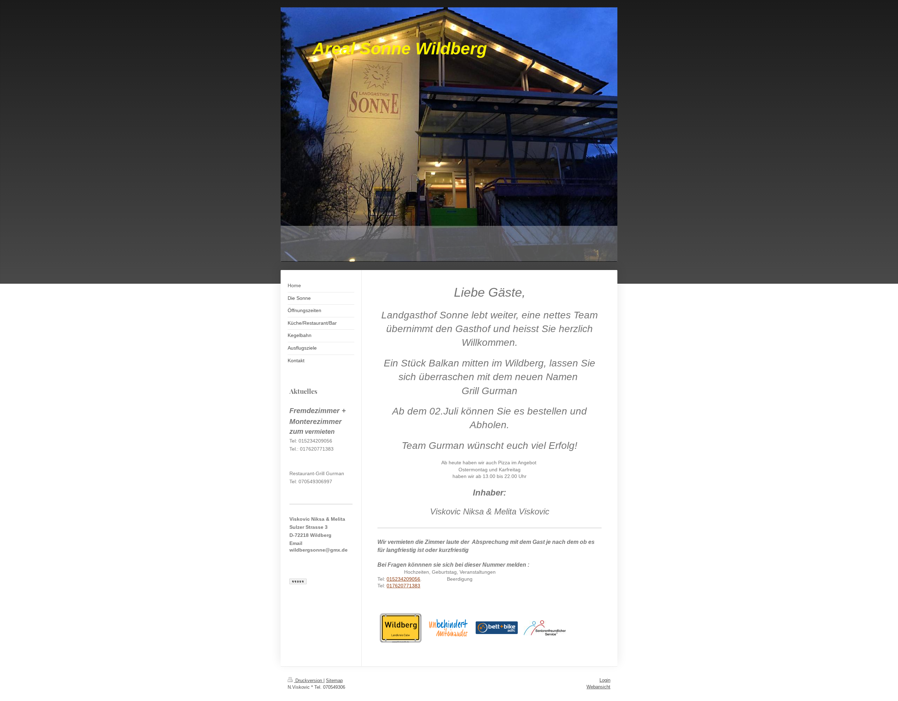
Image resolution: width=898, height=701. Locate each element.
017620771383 (403, 585)
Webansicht (598, 686)
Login (604, 680)
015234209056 (403, 579)
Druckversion (308, 680)
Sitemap (334, 680)
